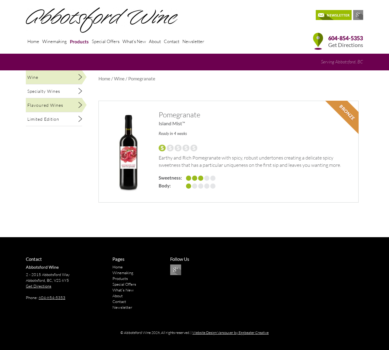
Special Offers (105, 41)
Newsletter (193, 41)
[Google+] (358, 15)
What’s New (134, 41)
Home (33, 41)
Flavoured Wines (45, 105)
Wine (32, 77)
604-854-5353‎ (345, 38)
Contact (171, 41)
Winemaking (54, 41)
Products (79, 41)
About (155, 41)
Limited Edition (43, 119)
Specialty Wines (43, 91)
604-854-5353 (52, 297)
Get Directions (345, 45)
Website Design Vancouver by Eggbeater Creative (230, 332)
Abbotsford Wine (42, 267)
